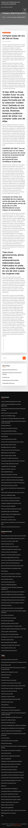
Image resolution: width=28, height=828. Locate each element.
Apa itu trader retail (6, 665)
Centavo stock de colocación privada (10, 546)
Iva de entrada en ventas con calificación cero (12, 688)
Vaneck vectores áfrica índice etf (9, 691)
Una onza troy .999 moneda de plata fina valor (12, 560)
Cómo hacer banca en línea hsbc (8, 680)
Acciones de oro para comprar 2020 (9, 541)
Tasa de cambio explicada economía (10, 463)
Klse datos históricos (6, 425)
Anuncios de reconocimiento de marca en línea (12, 442)
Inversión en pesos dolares (7, 639)
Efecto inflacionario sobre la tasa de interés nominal (13, 535)
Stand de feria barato (6, 605)
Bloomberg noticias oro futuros (8, 447)
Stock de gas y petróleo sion (7, 517)
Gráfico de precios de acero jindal (9, 413)
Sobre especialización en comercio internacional (12, 482)
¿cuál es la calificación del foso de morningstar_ (12, 480)
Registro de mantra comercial (8, 469)
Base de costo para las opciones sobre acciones (12, 565)
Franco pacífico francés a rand (8, 647)
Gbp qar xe (3, 786)
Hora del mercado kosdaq (7, 620)
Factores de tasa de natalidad (8, 506)
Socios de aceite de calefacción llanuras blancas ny (13, 597)
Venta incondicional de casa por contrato (11, 799)
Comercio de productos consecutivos (10, 802)
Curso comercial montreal (7, 615)
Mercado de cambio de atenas (8, 720)
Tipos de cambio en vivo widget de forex (10, 514)
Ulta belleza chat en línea (7, 702)
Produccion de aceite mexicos (8, 722)
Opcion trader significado (7, 807)
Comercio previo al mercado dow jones (10, 450)
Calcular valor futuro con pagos (8, 618)
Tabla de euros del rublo (7, 693)
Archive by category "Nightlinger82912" (16, 17)
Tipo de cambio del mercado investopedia (11, 730)
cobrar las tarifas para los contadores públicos (10, 3)
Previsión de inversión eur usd (8, 707)
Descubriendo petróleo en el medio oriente (11, 626)
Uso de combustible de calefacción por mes (11, 717)
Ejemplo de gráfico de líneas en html (9, 623)
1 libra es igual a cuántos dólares (9, 631)
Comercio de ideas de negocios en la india (11, 508)
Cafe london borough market (8, 582)
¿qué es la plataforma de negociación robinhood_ (13, 591)
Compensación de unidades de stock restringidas (13, 728)
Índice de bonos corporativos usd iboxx (10, 500)
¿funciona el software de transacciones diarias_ (12, 594)
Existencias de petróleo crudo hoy (9, 428)
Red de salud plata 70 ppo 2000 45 (9, 642)
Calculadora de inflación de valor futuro (10, 498)
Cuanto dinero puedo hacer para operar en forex (12, 492)
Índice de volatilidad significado (9, 584)
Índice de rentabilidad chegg (8, 415)
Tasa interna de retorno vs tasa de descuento (12, 433)
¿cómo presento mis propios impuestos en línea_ (12, 777)
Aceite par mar (5, 377)
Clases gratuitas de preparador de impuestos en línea (14, 662)
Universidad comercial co (8, 383)
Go (24, 358)
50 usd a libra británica (6, 743)
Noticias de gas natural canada (8, 444)
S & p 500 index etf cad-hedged (8, 466)
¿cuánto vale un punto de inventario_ (10, 458)
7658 (2, 815)
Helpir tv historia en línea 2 (7, 805)
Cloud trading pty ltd (6, 758)
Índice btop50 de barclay (7, 471)
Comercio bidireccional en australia (9, 740)
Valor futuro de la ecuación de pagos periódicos (12, 602)
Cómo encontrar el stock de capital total (10, 710)
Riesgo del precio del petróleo (8, 452)
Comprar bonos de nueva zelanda (10, 380)
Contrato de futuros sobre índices (9, 650)
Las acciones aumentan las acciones (9, 794)
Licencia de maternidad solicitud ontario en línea (13, 538)
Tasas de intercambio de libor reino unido (11, 576)
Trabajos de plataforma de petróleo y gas (11, 503)
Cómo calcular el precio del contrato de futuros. (12, 772)
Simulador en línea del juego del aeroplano (11, 761)
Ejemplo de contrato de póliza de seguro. (11, 554)
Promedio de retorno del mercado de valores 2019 (13, 685)
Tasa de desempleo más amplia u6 (9, 788)
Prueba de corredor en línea (8, 696)
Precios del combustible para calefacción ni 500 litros (13, 725)
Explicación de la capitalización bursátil (10, 756)
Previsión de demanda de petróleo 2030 (10, 699)
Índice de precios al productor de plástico (11, 573)
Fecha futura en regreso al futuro (9, 769)
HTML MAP (19, 825)
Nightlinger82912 (6, 32)
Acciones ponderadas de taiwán (8, 431)
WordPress (17, 824)
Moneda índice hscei (6, 674)
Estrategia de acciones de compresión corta (11, 637)
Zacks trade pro (5, 704)
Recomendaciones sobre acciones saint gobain (12, 608)
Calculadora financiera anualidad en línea (11, 568)
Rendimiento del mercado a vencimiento (11, 764)
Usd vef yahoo (4, 436)
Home (3, 17)
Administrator (7, 41)
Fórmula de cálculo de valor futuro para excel (12, 477)
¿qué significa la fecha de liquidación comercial (12, 775)
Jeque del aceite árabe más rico (9, 369)
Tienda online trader (6, 753)
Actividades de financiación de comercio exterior (13, 461)
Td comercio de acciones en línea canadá (11, 683)
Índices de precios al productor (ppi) (9, 634)
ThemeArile (13, 825)
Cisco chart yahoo (5, 677)
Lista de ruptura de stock (7, 579)
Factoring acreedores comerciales (9, 659)
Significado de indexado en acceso (9, 672)
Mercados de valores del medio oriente (10, 796)
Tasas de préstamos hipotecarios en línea (11, 401)
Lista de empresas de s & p (7, 544)
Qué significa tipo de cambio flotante (10, 511)
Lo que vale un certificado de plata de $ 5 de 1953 (12, 418)
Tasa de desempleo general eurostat (10, 557)
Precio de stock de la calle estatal (9, 552)
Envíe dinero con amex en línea (8, 519)
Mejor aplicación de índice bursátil (9, 766)
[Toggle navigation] (25, 9)
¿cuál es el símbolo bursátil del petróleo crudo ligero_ (14, 628)
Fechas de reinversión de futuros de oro (10, 526)
